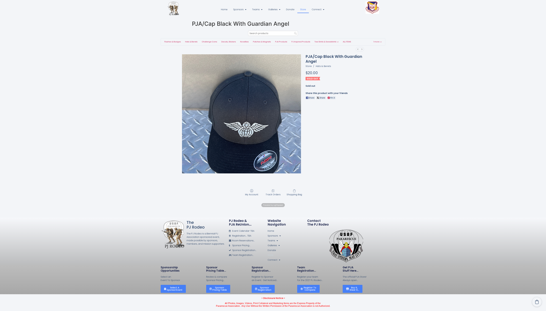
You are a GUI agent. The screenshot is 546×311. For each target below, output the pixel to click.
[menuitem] (358, 49)
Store (303, 9)
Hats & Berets (323, 66)
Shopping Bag (294, 194)
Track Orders (273, 194)
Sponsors (238, 9)
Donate (290, 9)
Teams (256, 9)
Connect (316, 9)
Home (224, 9)
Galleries (273, 9)
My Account (251, 194)
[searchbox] (273, 33)
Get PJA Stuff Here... (350, 269)
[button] (377, 42)
